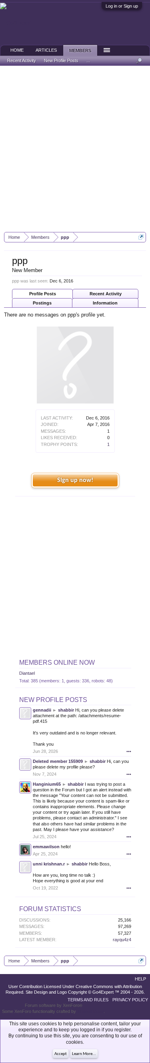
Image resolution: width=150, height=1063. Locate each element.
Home (17, 50)
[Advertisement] (75, 149)
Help (140, 978)
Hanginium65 (47, 784)
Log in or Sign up (122, 6)
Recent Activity (106, 293)
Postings (42, 303)
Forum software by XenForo (53, 1005)
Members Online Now (57, 662)
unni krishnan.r (49, 863)
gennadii (42, 710)
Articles (46, 50)
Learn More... (84, 1054)
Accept (60, 1054)
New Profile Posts (53, 699)
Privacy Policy (130, 999)
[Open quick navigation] (141, 237)
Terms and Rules (88, 999)
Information (105, 303)
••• (128, 751)
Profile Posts (42, 293)
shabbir (66, 710)
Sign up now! (75, 480)
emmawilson (46, 846)
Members (80, 50)
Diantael (27, 673)
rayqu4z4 (122, 939)
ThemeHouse (90, 1011)
